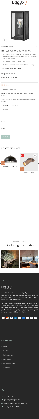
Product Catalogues (9, 363)
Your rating (5, 105)
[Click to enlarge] (5, 40)
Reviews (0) (5, 85)
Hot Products (7, 359)
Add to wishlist (16, 68)
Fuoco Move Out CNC (29, 172)
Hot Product (9, 46)
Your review (5, 109)
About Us (6, 351)
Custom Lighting (8, 355)
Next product (37, 47)
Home (3, 46)
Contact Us (6, 367)
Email (3, 128)
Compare (6, 68)
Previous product (33, 47)
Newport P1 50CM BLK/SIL (10, 166)
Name (3, 121)
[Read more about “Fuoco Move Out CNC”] (22, 169)
